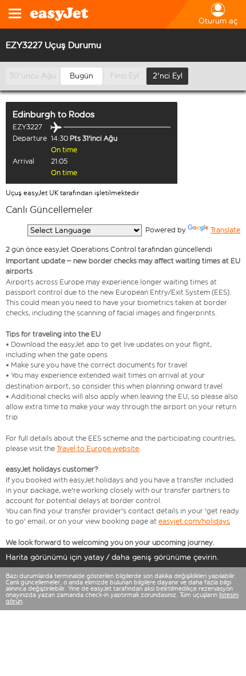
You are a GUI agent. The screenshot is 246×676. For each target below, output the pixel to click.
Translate (225, 230)
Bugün (81, 76)
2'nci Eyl (167, 76)
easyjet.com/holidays (194, 521)
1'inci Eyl (124, 76)
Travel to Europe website (98, 448)
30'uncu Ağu (32, 76)
